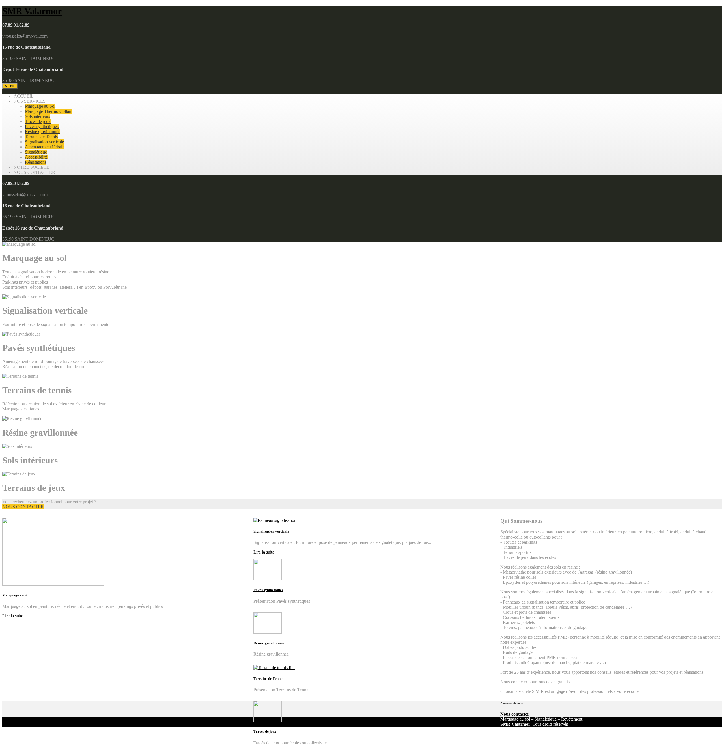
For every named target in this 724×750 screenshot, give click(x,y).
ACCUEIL (24, 96)
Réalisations (35, 162)
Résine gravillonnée (42, 131)
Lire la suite (12, 615)
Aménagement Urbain (44, 146)
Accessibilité (36, 157)
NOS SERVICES (30, 101)
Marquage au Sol (40, 106)
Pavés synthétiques (42, 126)
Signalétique (36, 152)
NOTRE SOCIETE (31, 167)
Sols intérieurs (37, 116)
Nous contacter (514, 714)
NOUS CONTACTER (34, 172)
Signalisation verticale (44, 141)
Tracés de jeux (38, 121)
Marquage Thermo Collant (48, 111)
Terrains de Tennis (41, 136)
